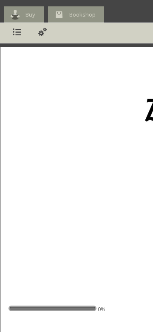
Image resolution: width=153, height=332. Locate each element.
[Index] (17, 33)
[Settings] (42, 33)
